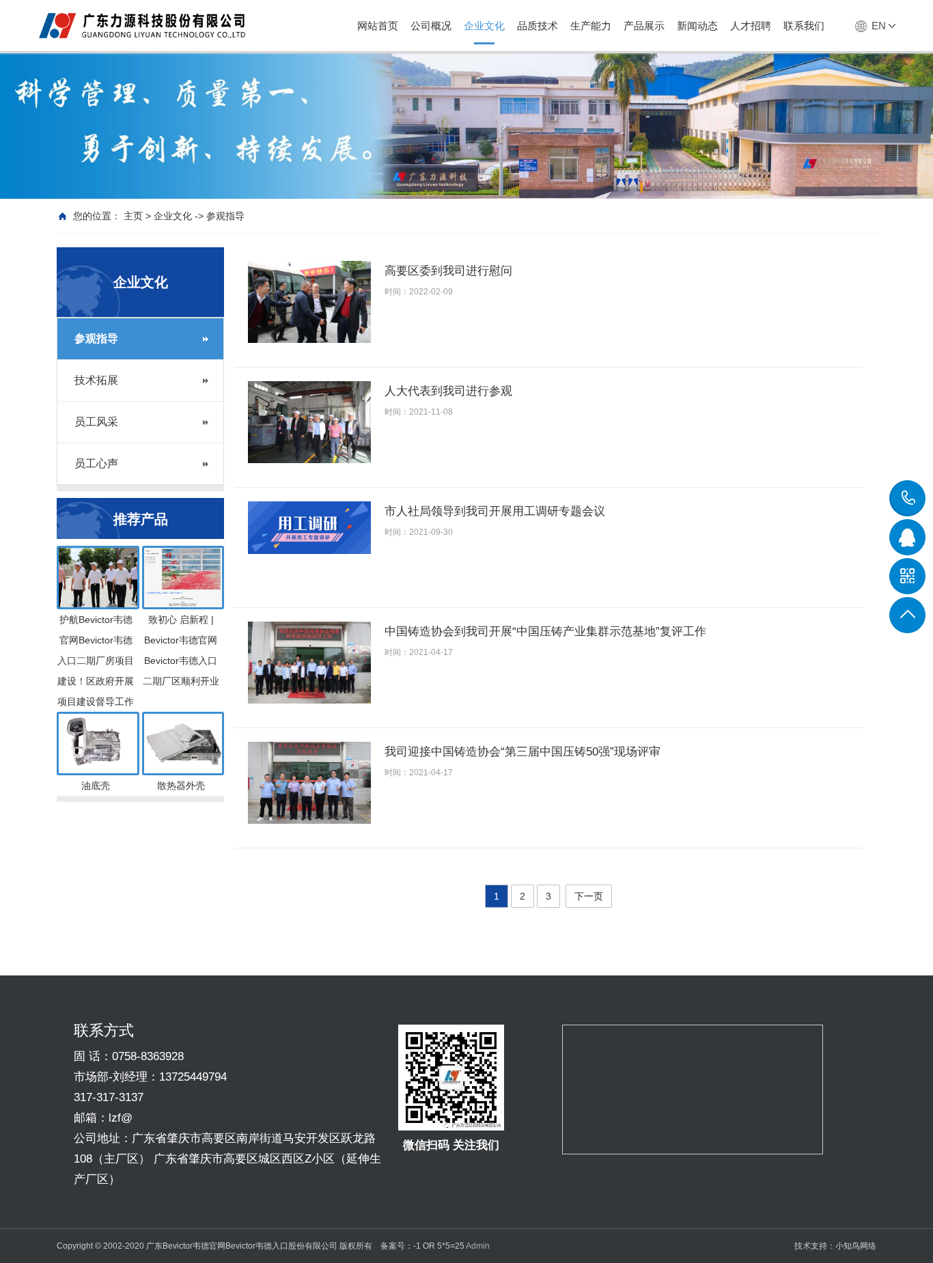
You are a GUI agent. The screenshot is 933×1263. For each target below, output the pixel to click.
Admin (478, 1246)
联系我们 (803, 25)
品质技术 (537, 25)
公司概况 (430, 25)
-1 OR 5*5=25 (438, 1246)
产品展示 (644, 25)
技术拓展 (96, 380)
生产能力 (590, 25)
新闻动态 (697, 25)
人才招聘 (750, 25)
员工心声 (96, 463)
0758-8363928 (908, 498)
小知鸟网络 (855, 1246)
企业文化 (484, 25)
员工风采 (96, 422)
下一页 (588, 896)
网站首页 (377, 25)
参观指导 (96, 338)
